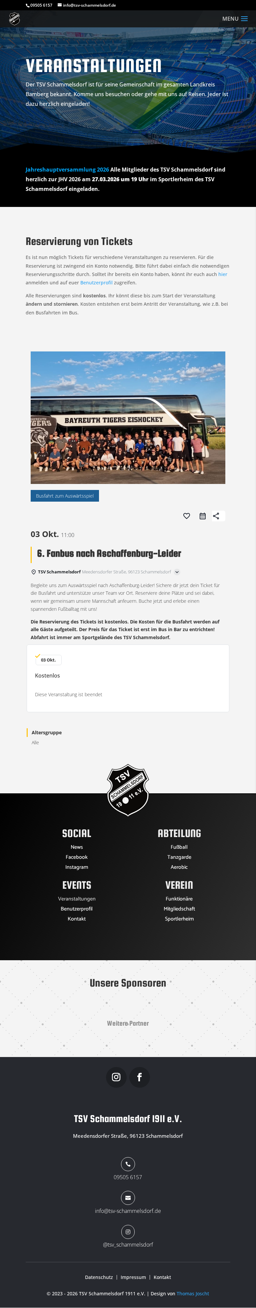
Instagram (76, 868)
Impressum (133, 1277)
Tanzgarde (179, 858)
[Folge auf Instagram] (116, 1077)
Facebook (77, 858)
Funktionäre (179, 900)
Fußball (179, 848)
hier (222, 274)
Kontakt (77, 920)
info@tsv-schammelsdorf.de (128, 1211)
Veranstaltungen (77, 900)
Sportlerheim (179, 920)
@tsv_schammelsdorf (128, 1244)
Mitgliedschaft (179, 910)
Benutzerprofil (96, 282)
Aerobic (179, 868)
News (77, 848)
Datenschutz (99, 1277)
